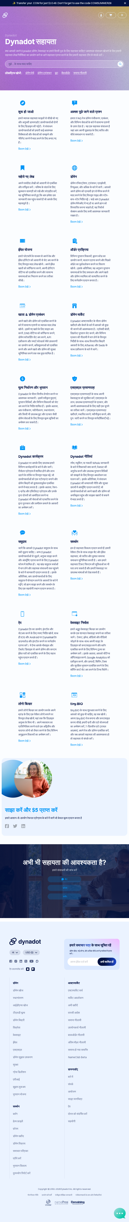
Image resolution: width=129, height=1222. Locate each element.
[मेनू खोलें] (122, 15)
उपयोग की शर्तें (47, 1195)
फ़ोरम (65, 887)
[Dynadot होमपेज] (5, 15)
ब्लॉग (65, 896)
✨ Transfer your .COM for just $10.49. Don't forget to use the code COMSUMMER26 (62, 3)
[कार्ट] (111, 15)
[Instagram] (15, 961)
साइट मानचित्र (75, 1099)
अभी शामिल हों (107, 961)
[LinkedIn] (20, 961)
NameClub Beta (77, 1057)
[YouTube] (31, 961)
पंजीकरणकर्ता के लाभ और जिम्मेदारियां (89, 1195)
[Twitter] (26, 961)
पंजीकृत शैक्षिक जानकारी (63, 1195)
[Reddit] (37, 961)
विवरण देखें (23, 149)
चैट (66, 879)
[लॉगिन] (101, 15)
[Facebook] (10, 961)
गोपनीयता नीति (33, 1195)
